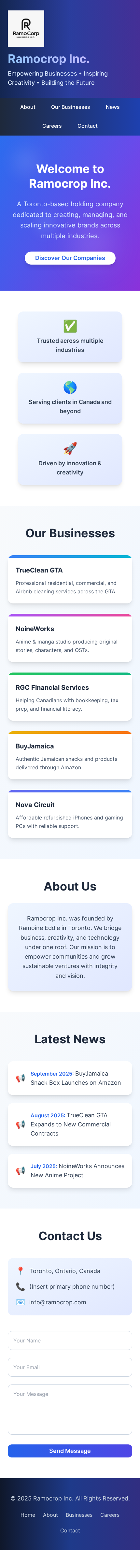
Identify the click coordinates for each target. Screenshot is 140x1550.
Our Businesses (70, 107)
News (113, 107)
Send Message (70, 1450)
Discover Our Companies (70, 257)
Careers (52, 126)
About (27, 107)
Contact (87, 126)
